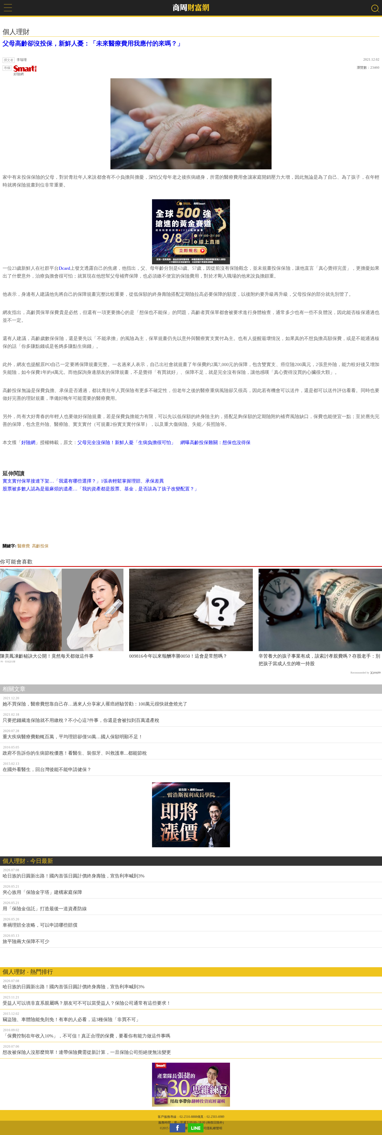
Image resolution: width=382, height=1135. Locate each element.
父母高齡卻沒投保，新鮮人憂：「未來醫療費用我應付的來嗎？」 (93, 43)
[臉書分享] (179, 1127)
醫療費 (23, 546)
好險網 (19, 74)
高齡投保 (40, 546)
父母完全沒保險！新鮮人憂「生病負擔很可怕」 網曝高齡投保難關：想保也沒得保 (164, 442)
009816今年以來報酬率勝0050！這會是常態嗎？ (178, 656)
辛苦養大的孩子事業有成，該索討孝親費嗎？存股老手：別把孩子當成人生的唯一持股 (319, 659)
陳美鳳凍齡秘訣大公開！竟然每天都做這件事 (47, 656)
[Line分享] (197, 1127)
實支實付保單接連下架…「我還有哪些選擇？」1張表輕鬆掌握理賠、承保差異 (83, 481)
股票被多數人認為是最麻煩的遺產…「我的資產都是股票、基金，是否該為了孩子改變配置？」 (101, 488)
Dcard (64, 268)
